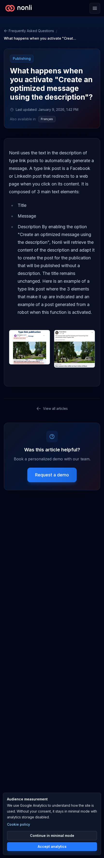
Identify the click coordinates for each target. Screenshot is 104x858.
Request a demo (52, 474)
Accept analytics (52, 846)
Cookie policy (18, 824)
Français (47, 119)
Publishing (22, 58)
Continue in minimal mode (52, 835)
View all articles (55, 408)
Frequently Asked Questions (31, 31)
